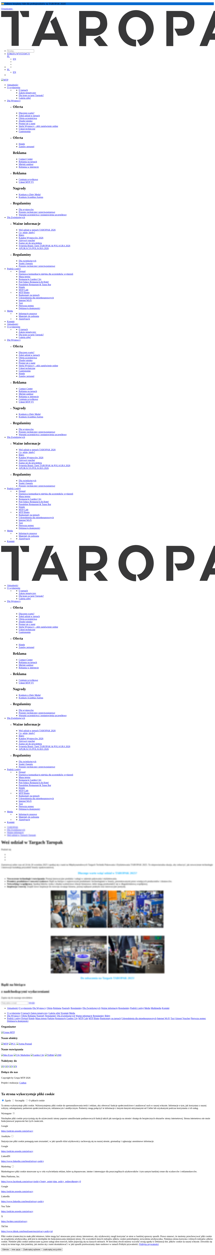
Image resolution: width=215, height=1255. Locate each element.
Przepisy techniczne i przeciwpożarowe (37, 212)
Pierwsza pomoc (26, 305)
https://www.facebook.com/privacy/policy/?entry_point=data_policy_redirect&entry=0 (41, 1181)
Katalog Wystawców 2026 (31, 238)
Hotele (22, 144)
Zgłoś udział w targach (29, 115)
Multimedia (156, 1008)
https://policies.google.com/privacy (17, 1131)
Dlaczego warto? (26, 113)
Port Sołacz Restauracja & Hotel (34, 282)
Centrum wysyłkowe (28, 179)
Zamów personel (26, 146)
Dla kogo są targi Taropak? (31, 95)
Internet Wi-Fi (25, 300)
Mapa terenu (24, 276)
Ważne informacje (109, 1008)
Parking (51, 1018)
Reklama (57, 1008)
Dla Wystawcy (14, 100)
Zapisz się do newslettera (30, 243)
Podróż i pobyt (14, 268)
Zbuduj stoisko (25, 121)
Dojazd (22, 271)
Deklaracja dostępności (29, 308)
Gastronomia (25, 131)
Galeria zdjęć (25, 98)
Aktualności (12, 85)
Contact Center (26, 159)
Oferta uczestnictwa (28, 118)
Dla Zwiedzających (16, 217)
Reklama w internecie (29, 167)
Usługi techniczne (27, 129)
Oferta (50, 1008)
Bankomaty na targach (29, 295)
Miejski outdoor (26, 164)
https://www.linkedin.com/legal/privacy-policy (22, 1161)
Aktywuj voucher (27, 240)
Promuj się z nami (27, 123)
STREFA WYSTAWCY (18, 53)
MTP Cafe (23, 290)
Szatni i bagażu (26, 263)
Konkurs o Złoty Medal (30, 194)
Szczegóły (20, 1100)
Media (10, 311)
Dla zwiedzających (27, 261)
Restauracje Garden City (30, 279)
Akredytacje (24, 319)
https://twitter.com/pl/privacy (14, 1221)
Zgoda (8, 1100)
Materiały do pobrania (29, 316)
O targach (23, 90)
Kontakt (10, 321)
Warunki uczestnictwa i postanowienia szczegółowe (43, 214)
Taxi (21, 303)
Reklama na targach (28, 161)
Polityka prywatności (149, 1244)
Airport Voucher (182, 1018)
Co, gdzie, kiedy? (27, 232)
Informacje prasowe (28, 313)
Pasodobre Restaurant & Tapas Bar (35, 284)
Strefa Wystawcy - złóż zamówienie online (38, 126)
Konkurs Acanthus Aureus (31, 197)
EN (14, 59)
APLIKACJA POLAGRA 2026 (34, 248)
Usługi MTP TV (26, 182)
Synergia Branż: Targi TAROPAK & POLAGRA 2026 (44, 245)
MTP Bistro (24, 292)
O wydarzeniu (13, 87)
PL (8, 56)
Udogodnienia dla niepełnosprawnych (36, 297)
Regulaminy (76, 1008)
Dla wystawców (26, 209)
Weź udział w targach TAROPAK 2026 (37, 230)
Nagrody (66, 1008)
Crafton (22, 1083)
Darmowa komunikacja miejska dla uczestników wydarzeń (46, 274)
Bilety (21, 235)
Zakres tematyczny (27, 92)
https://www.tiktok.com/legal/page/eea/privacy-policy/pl (27, 1231)
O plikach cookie (37, 1100)
